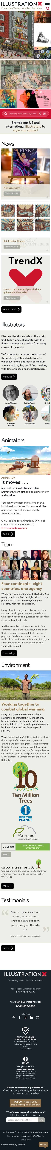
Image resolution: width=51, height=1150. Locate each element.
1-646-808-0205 (25, 1006)
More (6, 854)
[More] (47, 5)
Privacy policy (25, 1136)
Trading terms (13, 1136)
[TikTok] (25, 1018)
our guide (18, 1090)
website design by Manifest (13, 1145)
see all (6, 534)
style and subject (25, 130)
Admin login (25, 1140)
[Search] (48, 8)
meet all (7, 376)
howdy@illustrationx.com (25, 1001)
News (7, 144)
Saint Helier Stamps (14, 241)
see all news (10, 309)
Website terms (41, 1132)
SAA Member (38, 1136)
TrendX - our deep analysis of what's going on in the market (22, 291)
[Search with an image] (45, 114)
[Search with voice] (40, 114)
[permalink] (47, 197)
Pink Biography (12, 187)
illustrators (33, 126)
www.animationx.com (14, 528)
